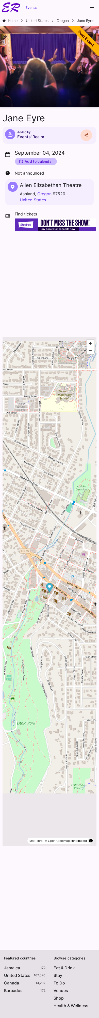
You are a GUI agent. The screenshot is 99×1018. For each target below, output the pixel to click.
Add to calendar (39, 161)
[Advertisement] (49, 283)
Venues (61, 990)
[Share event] (86, 135)
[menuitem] (92, 8)
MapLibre (36, 840)
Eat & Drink (64, 967)
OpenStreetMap (59, 840)
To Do (59, 982)
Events (31, 7)
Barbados (13, 990)
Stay (58, 975)
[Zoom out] (90, 350)
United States (33, 199)
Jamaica (12, 967)
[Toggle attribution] (91, 841)
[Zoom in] (90, 343)
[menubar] (92, 7)
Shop (59, 998)
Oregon (44, 193)
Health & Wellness (71, 1005)
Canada (11, 982)
